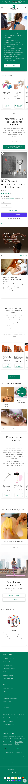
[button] (2, 7)
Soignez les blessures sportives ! (11, 717)
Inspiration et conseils (9, 711)
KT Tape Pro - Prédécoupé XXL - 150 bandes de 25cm (18, 358)
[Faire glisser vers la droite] (17, 113)
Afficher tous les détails (18, 223)
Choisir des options (7, 106)
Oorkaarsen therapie (8, 724)
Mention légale (7, 701)
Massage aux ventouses (10, 429)
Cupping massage (8, 721)
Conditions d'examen (8, 661)
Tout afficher (23, 255)
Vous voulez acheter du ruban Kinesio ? (13, 714)
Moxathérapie (6, 728)
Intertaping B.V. (15, 783)
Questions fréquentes (8, 675)
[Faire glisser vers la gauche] (10, 113)
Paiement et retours (8, 665)
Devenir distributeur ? (8, 678)
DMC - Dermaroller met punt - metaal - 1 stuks (6, 487)
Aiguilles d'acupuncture (20, 401)
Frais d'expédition (10, 198)
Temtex (10, 744)
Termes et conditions (8, 658)
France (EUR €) (13, 772)
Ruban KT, (18, 742)
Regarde (14, 246)
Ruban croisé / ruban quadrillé (12, 541)
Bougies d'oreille (5, 405)
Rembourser (6, 672)
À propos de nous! (8, 688)
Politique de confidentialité (10, 698)
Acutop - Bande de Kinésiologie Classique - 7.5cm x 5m (18, 94)
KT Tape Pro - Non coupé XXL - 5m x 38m (7, 357)
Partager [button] (5, 223)
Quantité (3, 202)
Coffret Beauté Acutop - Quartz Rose (18, 486)
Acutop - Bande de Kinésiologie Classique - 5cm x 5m (7, 94)
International (6, 695)
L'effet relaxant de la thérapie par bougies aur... (12, 278)
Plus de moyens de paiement (14, 218)
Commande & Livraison (9, 668)
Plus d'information (14, 599)
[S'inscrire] (23, 757)
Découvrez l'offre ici (12, 65)
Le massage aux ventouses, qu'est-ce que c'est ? (14, 147)
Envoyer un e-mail (14, 595)
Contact (5, 691)
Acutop (17, 744)
